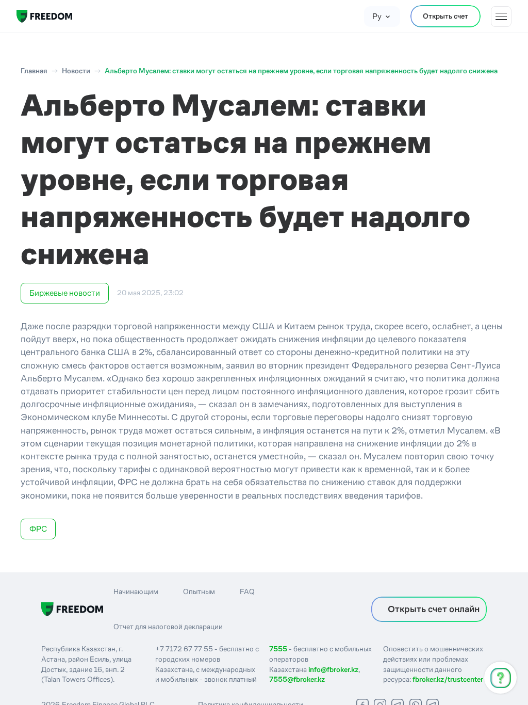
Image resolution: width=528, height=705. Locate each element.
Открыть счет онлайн (434, 609)
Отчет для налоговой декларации (168, 626)
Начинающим (135, 591)
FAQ (247, 591)
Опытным (199, 591)
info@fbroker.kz (333, 669)
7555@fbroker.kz (297, 679)
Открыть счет (445, 16)
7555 (278, 649)
